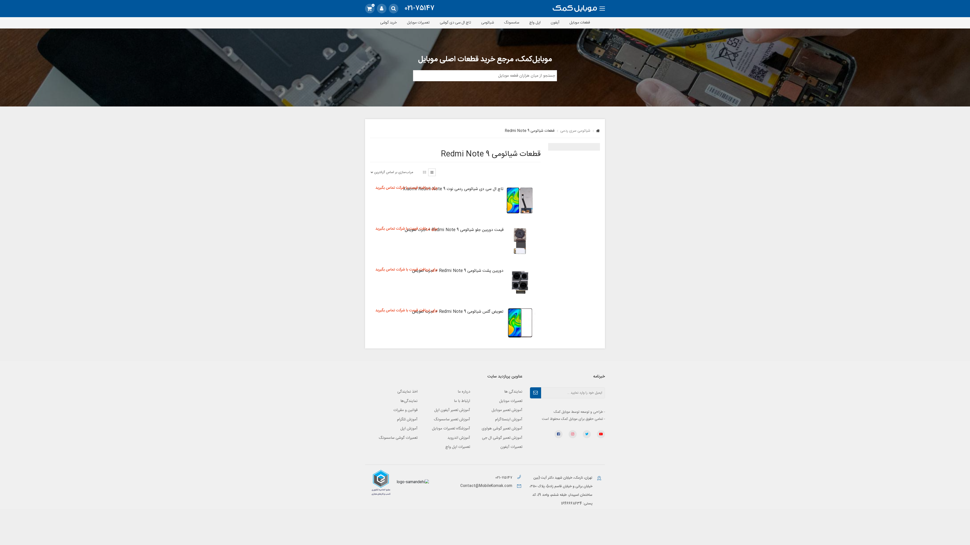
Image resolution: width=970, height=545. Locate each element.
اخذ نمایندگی (407, 392)
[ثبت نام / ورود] (381, 8)
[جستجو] (393, 8)
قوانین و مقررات (405, 410)
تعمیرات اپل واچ (457, 447)
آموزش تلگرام (407, 419)
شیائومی (487, 22)
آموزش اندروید (458, 438)
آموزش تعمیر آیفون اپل (452, 410)
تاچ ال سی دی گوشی (455, 22)
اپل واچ (535, 22)
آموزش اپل (409, 428)
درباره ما (464, 392)
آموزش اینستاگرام (508, 419)
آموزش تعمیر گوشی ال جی (502, 438)
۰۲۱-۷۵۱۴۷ (504, 478)
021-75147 (419, 8)
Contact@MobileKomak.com (486, 486)
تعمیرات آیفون (511, 447)
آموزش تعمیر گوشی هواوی (502, 428)
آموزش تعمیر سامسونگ (452, 419)
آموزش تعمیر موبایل (507, 410)
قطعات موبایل (579, 22)
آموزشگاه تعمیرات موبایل (451, 428)
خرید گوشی (388, 22)
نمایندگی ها (513, 392)
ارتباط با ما (462, 401)
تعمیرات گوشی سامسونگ (398, 438)
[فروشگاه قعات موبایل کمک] (575, 8)
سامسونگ (511, 22)
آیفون (555, 22)
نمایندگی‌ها (409, 401)
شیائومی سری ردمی (575, 131)
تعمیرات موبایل (418, 22)
